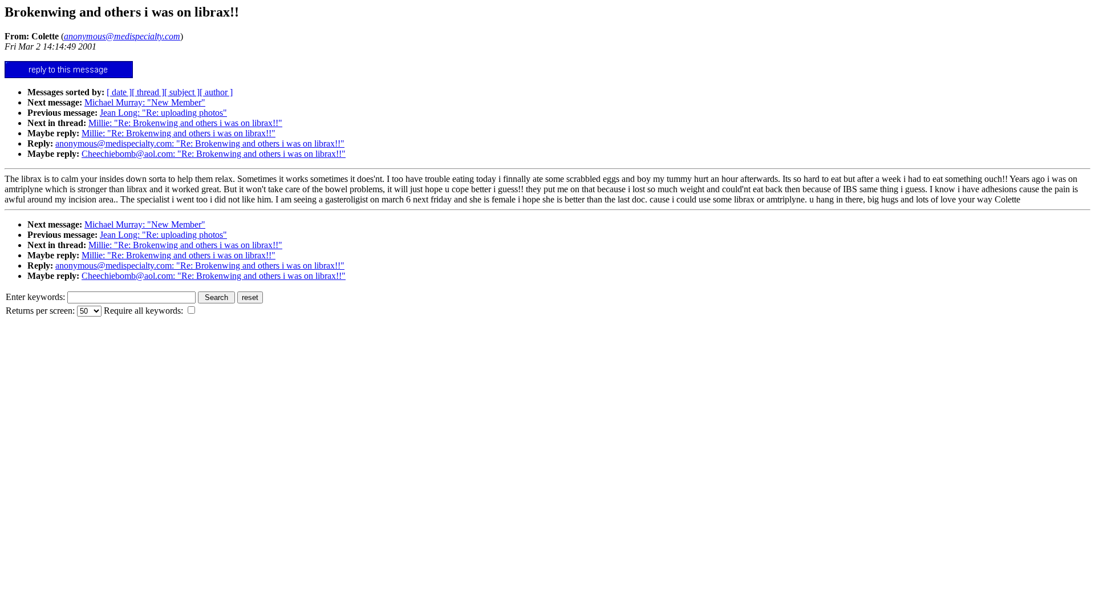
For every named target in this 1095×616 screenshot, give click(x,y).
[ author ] (216, 92)
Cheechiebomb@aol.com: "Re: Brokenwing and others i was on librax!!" (214, 154)
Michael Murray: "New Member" (144, 102)
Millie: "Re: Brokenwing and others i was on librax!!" (185, 123)
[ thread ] (148, 92)
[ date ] (119, 92)
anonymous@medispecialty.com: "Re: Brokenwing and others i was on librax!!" (199, 143)
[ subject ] (182, 92)
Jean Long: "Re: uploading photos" (163, 112)
